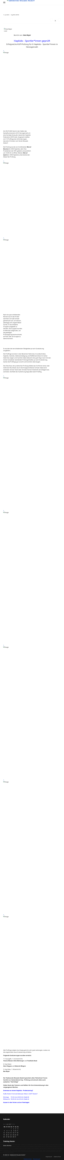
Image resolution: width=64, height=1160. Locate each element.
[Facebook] (51, 19)
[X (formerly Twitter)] (55, 20)
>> (14, 1124)
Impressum (36, 1159)
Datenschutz (28, 1159)
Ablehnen (14, 1156)
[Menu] (4, 2)
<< (4, 1124)
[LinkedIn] (59, 19)
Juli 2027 (9, 1124)
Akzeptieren (5, 1156)
